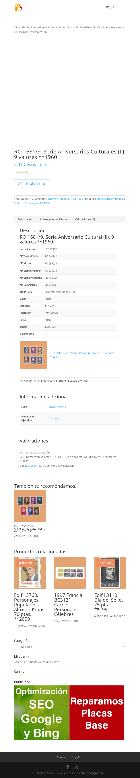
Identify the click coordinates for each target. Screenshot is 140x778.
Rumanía (52, 27)
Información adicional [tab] (53, 219)
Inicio (17, 27)
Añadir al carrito (31, 183)
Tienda (25, 27)
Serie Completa (57, 406)
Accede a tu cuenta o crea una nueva (36, 662)
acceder (33, 465)
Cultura (18, 203)
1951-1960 (85, 27)
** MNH (53, 418)
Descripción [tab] (25, 219)
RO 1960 (44, 203)
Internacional (38, 27)
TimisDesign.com (92, 773)
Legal (75, 757)
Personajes (31, 203)
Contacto (62, 757)
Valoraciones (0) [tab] (85, 219)
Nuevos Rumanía (68, 27)
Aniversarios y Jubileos (110, 198)
